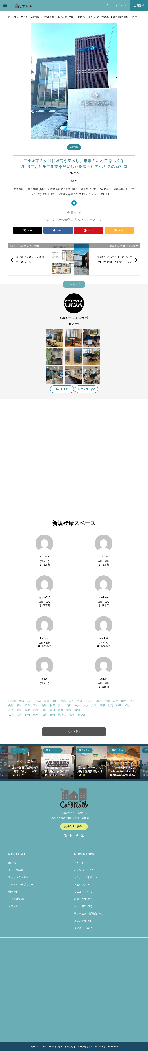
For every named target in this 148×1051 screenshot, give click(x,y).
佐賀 (19, 714)
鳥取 (27, 709)
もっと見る (62, 389)
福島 (63, 700)
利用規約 (13, 891)
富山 (60, 705)
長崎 (27, 714)
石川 (68, 705)
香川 (52, 709)
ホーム (12, 862)
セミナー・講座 (83, 877)
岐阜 (27, 705)
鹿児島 (62, 714)
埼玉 (132, 700)
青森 (21, 700)
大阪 (85, 705)
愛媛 (60, 709)
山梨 (123, 700)
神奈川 (89, 700)
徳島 (68, 709)
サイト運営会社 (17, 899)
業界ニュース (81, 927)
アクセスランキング (19, 877)
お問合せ (13, 906)
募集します (80, 899)
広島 (10, 709)
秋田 (46, 700)
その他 (81, 714)
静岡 (19, 705)
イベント (79, 862)
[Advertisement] (44, 426)
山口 (44, 709)
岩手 (29, 700)
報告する (76, 212)
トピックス (80, 884)
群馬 (115, 700)
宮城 (38, 700)
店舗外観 (74, 147)
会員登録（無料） (74, 826)
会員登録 (139, 5)
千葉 (107, 700)
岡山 (19, 709)
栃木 (98, 700)
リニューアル (81, 891)
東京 (71, 700)
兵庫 (93, 705)
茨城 (79, 700)
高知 (77, 709)
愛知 (10, 705)
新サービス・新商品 (85, 913)
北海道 (12, 700)
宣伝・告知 (80, 906)
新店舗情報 (80, 920)
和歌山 (128, 705)
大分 (44, 714)
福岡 (10, 714)
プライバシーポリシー (21, 884)
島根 (35, 709)
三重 (35, 705)
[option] (24, 762)
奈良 (118, 705)
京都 (102, 705)
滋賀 (110, 705)
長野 (52, 705)
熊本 (35, 714)
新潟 (44, 705)
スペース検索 (15, 870)
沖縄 (71, 714)
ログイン (121, 5)
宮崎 (52, 714)
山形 (54, 700)
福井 (77, 705)
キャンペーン (81, 870)
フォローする (88, 389)
